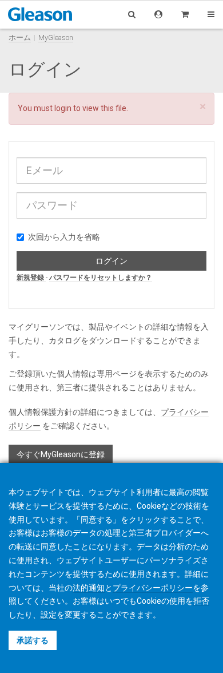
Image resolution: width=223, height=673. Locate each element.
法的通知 (89, 587)
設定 (49, 614)
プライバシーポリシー (153, 587)
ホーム (20, 37)
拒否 (201, 600)
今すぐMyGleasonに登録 (61, 454)
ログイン (111, 261)
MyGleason (55, 37)
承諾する (33, 640)
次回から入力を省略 (64, 237)
